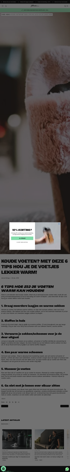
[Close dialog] (59, 224)
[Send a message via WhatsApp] (67, 469)
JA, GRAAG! (22, 238)
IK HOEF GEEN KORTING (22, 242)
